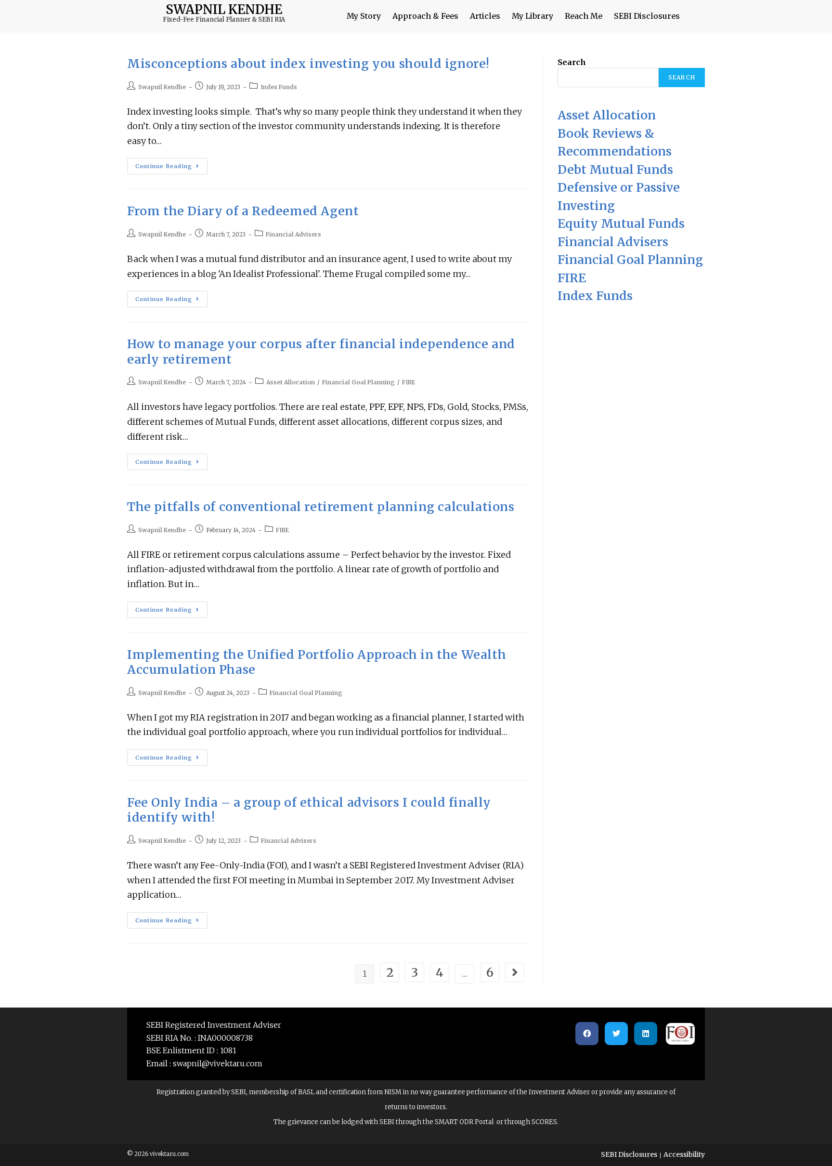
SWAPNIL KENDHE (224, 9)
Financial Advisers (293, 234)
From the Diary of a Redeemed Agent (243, 211)
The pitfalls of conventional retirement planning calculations (321, 506)
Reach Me (583, 16)
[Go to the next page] (514, 972)
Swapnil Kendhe (162, 87)
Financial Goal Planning (358, 382)
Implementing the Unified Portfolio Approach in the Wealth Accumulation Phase (316, 662)
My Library (532, 16)
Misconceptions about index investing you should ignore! (308, 63)
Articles (485, 16)
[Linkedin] (645, 1033)
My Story (364, 16)
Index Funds (278, 87)
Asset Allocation (290, 382)
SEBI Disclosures (647, 16)
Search (572, 62)
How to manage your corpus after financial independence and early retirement (321, 351)
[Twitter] (616, 1033)
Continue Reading (171, 164)
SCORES (543, 1122)
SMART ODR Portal (463, 1122)
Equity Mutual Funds (621, 223)
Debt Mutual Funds (615, 169)
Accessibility (684, 1154)
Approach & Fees (425, 16)
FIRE (408, 382)
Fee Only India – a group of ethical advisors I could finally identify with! (309, 810)
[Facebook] (586, 1033)
